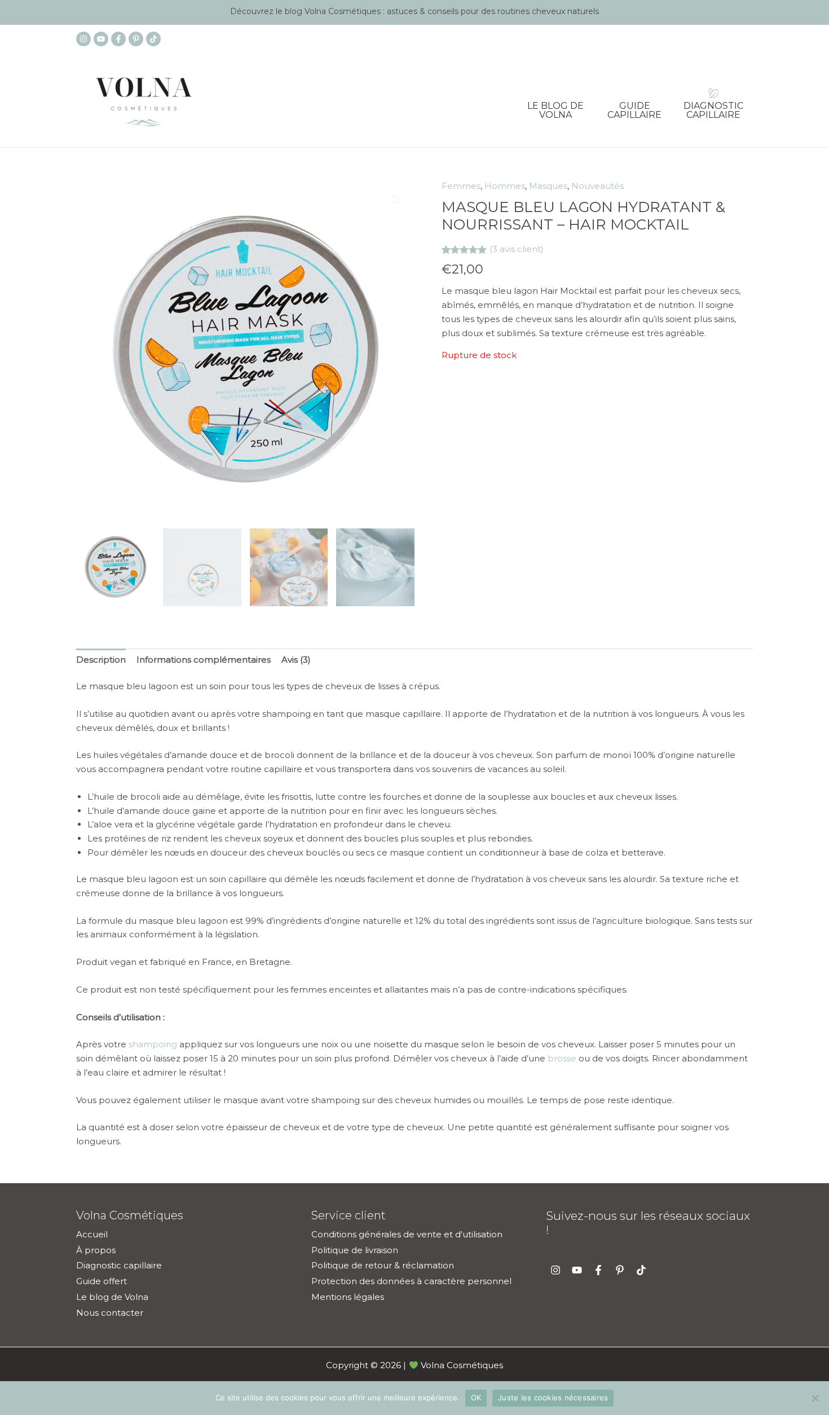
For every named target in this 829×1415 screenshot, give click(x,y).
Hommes (504, 185)
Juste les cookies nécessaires (553, 1397)
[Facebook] (118, 39)
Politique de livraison (354, 1250)
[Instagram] (83, 39)
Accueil (92, 1234)
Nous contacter (109, 1312)
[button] (396, 200)
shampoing (153, 1044)
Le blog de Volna (555, 106)
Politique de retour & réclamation (382, 1265)
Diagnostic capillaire (713, 106)
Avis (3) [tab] (296, 659)
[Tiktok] (153, 39)
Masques (548, 185)
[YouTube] (101, 39)
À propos (96, 1250)
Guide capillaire (634, 106)
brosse (562, 1058)
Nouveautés (597, 185)
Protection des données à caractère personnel (411, 1281)
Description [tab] (101, 659)
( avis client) (517, 249)
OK (476, 1397)
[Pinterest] (136, 39)
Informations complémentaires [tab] (203, 659)
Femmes (461, 185)
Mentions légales (347, 1296)
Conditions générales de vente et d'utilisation (406, 1234)
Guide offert (101, 1281)
